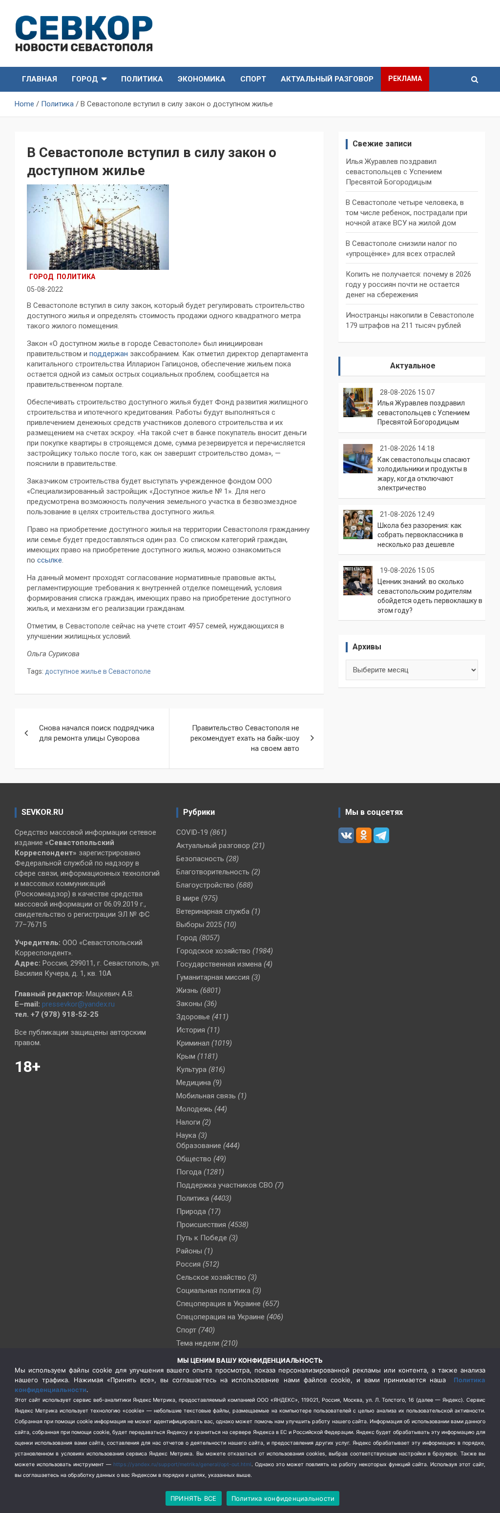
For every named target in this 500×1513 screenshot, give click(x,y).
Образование (198, 1145)
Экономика (202, 79)
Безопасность (200, 858)
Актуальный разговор (327, 79)
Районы (189, 1251)
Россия (188, 1264)
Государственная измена (219, 964)
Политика (142, 79)
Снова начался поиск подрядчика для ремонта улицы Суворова (96, 733)
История (190, 1030)
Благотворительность (213, 871)
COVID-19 (192, 832)
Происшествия (201, 1224)
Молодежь (194, 1109)
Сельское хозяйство (211, 1277)
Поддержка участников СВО (224, 1185)
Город (85, 79)
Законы (189, 1003)
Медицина (193, 1082)
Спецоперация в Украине (218, 1303)
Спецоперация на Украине (220, 1316)
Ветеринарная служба (213, 911)
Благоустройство (205, 885)
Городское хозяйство (213, 951)
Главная (39, 79)
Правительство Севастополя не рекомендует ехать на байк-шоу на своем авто (244, 738)
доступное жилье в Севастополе (98, 671)
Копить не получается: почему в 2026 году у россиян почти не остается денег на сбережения (408, 284)
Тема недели (197, 1343)
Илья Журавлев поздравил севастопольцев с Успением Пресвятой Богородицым (394, 171)
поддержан (108, 353)
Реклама (405, 78)
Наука (186, 1135)
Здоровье (193, 1016)
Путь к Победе (201, 1237)
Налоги (188, 1122)
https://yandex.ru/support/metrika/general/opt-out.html (182, 1464)
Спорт (253, 79)
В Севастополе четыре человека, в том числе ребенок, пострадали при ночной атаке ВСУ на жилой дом (406, 212)
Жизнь (187, 990)
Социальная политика (213, 1290)
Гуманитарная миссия (213, 977)
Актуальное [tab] (413, 365)
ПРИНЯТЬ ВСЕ (193, 1498)
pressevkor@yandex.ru (78, 1004)
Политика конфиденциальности (283, 1498)
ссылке (49, 560)
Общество (193, 1158)
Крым (185, 1056)
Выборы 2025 (199, 924)
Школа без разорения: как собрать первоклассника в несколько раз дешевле (420, 535)
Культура (191, 1069)
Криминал (192, 1043)
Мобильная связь (206, 1095)
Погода (189, 1172)
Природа (191, 1211)
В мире (187, 898)
